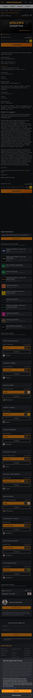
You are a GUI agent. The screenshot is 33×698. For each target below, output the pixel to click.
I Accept (16, 691)
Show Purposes (16, 695)
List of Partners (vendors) (9, 687)
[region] (16, 678)
